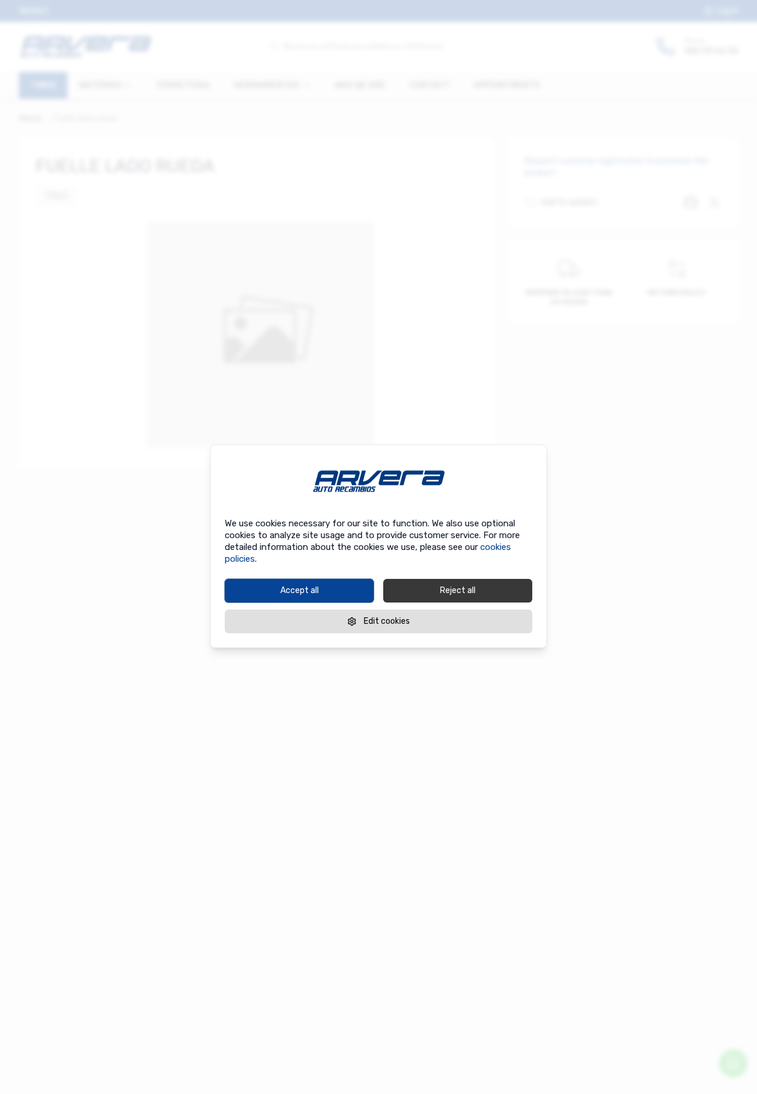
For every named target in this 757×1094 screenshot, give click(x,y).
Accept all (299, 590)
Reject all (457, 590)
